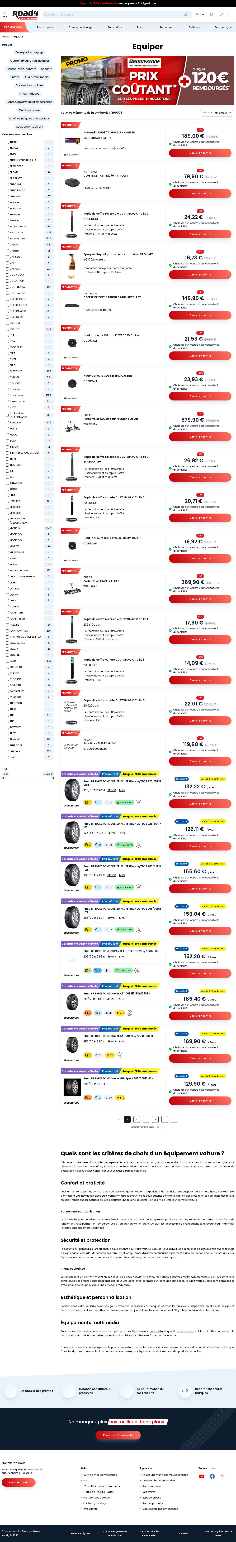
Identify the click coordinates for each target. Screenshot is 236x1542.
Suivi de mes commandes (100, 1475)
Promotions (13, 27)
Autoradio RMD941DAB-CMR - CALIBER (109, 132)
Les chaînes (83, 1281)
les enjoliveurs (141, 1257)
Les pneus (67, 1276)
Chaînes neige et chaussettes (29, 118)
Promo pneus (45, 27)
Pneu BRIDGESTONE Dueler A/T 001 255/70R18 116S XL (118, 1036)
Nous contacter (19, 1482)
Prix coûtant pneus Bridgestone (118, 3)
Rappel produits (153, 1503)
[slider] (3, 778)
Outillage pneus (29, 110)
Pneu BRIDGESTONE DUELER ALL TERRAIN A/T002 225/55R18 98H (122, 783)
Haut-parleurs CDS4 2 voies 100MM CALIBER (113, 538)
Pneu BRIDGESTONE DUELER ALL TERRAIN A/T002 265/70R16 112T (122, 910)
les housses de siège (97, 1200)
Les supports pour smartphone (197, 1191)
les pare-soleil (181, 1195)
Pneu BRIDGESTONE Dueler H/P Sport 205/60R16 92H (118, 1078)
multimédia (156, 1331)
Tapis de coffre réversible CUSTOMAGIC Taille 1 (115, 619)
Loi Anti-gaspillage (95, 1503)
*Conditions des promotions (101, 1486)
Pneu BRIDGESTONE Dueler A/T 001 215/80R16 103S (116, 993)
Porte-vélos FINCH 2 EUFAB (101, 581)
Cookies (183, 1533)
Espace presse (152, 1497)
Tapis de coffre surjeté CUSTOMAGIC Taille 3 (114, 700)
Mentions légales (80, 1533)
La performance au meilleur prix (150, 1391)
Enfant (15, 77)
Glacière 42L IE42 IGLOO (99, 743)
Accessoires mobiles (29, 85)
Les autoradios (185, 1331)
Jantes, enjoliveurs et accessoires (29, 102)
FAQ (85, 1480)
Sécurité (46, 69)
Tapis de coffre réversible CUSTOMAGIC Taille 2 (116, 213)
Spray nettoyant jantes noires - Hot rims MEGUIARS (118, 254)
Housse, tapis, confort (21, 69)
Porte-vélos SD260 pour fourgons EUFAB (110, 419)
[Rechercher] (186, 14)
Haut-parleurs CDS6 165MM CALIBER (107, 376)
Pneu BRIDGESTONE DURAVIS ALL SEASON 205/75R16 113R (120, 951)
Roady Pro (149, 1492)
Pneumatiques (29, 94)
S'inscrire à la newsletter (118, 1435)
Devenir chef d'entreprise (159, 1480)
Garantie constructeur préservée (94, 1391)
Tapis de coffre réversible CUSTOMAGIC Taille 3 (116, 457)
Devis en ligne (223, 27)
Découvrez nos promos (37, 1391)
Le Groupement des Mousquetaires (165, 1475)
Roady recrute (152, 1486)
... (164, 1119)
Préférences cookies (96, 1497)
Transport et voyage (29, 52)
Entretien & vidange (80, 27)
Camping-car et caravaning (29, 61)
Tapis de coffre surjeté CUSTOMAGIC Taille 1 (113, 659)
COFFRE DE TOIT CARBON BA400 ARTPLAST (112, 297)
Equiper (7, 45)
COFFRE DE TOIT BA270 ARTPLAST (105, 175)
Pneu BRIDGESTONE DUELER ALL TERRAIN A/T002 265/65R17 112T (122, 868)
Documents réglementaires (160, 1509)
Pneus (140, 27)
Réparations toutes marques (209, 1391)
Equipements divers (29, 127)
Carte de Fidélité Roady (98, 1492)
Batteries (194, 27)
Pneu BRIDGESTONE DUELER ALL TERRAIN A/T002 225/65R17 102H (122, 825)
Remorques (167, 27)
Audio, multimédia (37, 77)
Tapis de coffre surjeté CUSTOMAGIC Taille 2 (114, 497)
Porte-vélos (115, 27)
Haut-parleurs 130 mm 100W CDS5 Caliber (111, 335)
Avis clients (90, 1509)
